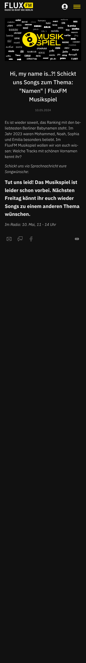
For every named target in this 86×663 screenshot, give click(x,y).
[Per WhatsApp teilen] (20, 239)
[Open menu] (77, 6)
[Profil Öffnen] (64, 6)
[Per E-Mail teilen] (9, 239)
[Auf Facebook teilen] (31, 239)
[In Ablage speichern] (77, 239)
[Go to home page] (19, 6)
